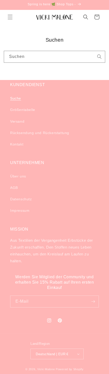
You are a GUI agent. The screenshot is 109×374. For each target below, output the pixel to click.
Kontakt (16, 144)
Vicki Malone (46, 369)
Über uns (18, 176)
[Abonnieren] (93, 301)
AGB (14, 188)
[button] (10, 17)
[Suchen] (99, 56)
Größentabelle (22, 110)
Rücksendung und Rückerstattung (39, 133)
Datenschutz (21, 199)
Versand (17, 121)
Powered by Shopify (70, 369)
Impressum (19, 210)
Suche (15, 98)
